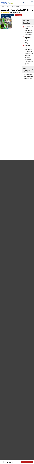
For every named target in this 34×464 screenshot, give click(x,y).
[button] (4, 28)
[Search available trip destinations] (28, 2)
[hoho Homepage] (4, 2)
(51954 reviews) (17, 12)
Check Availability (27, 462)
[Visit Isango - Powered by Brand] (10, 3)
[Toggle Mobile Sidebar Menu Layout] (32, 3)
